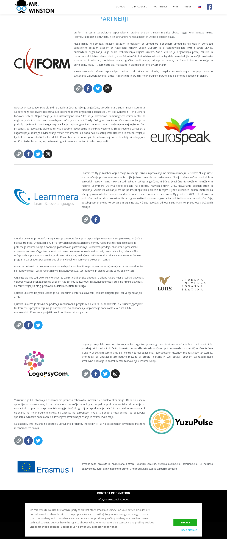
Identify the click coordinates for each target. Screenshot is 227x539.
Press (188, 6)
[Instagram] (107, 88)
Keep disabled (189, 530)
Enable (185, 522)
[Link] (78, 88)
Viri (175, 6)
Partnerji (160, 6)
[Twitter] (97, 88)
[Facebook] (88, 88)
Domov (121, 6)
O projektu (140, 6)
